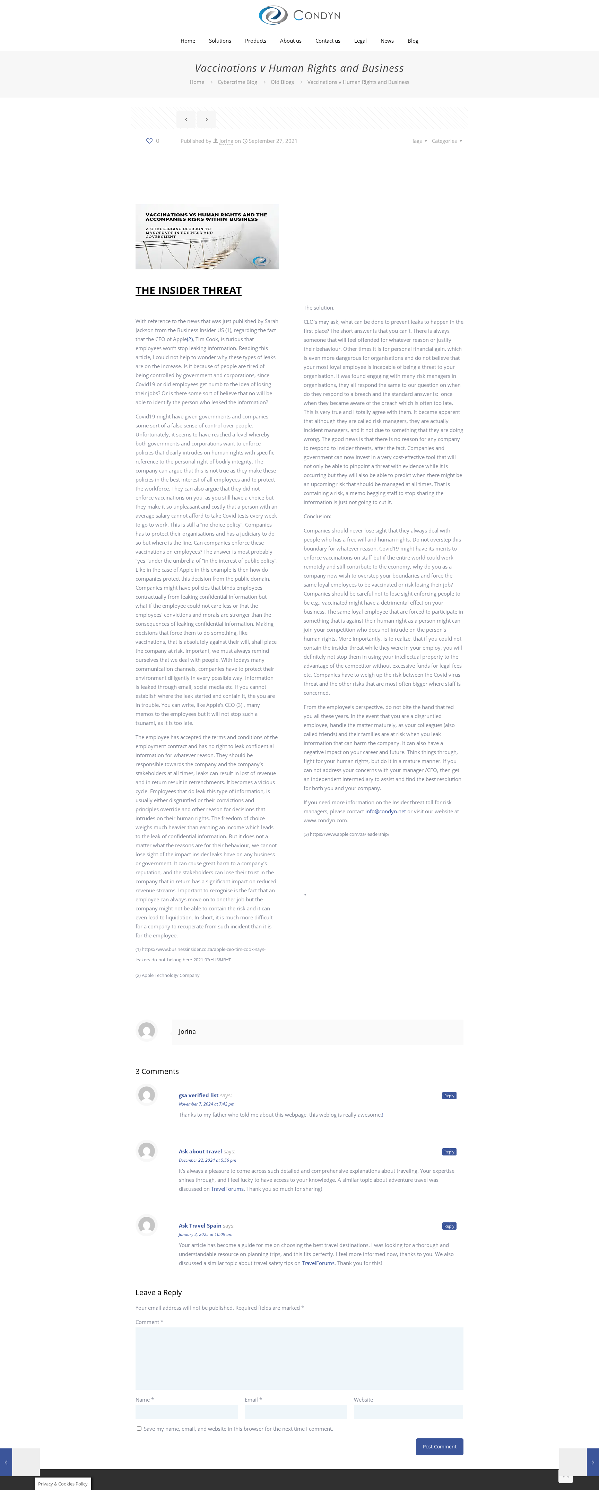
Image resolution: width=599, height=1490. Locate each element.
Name (145, 1399)
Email (253, 1399)
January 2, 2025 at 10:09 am (205, 1234)
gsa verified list (199, 1095)
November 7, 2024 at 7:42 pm (206, 1104)
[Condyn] (299, 15)
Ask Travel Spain (200, 1225)
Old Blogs (282, 81)
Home (197, 81)
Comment (149, 1321)
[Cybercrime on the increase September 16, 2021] (20, 1462)
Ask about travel (200, 1151)
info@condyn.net (385, 811)
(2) (190, 339)
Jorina (226, 140)
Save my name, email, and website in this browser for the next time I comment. (238, 1428)
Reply (449, 1095)
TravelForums (227, 1188)
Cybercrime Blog (237, 81)
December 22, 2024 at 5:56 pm (207, 1160)
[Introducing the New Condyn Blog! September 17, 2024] (579, 1462)
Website (363, 1399)
